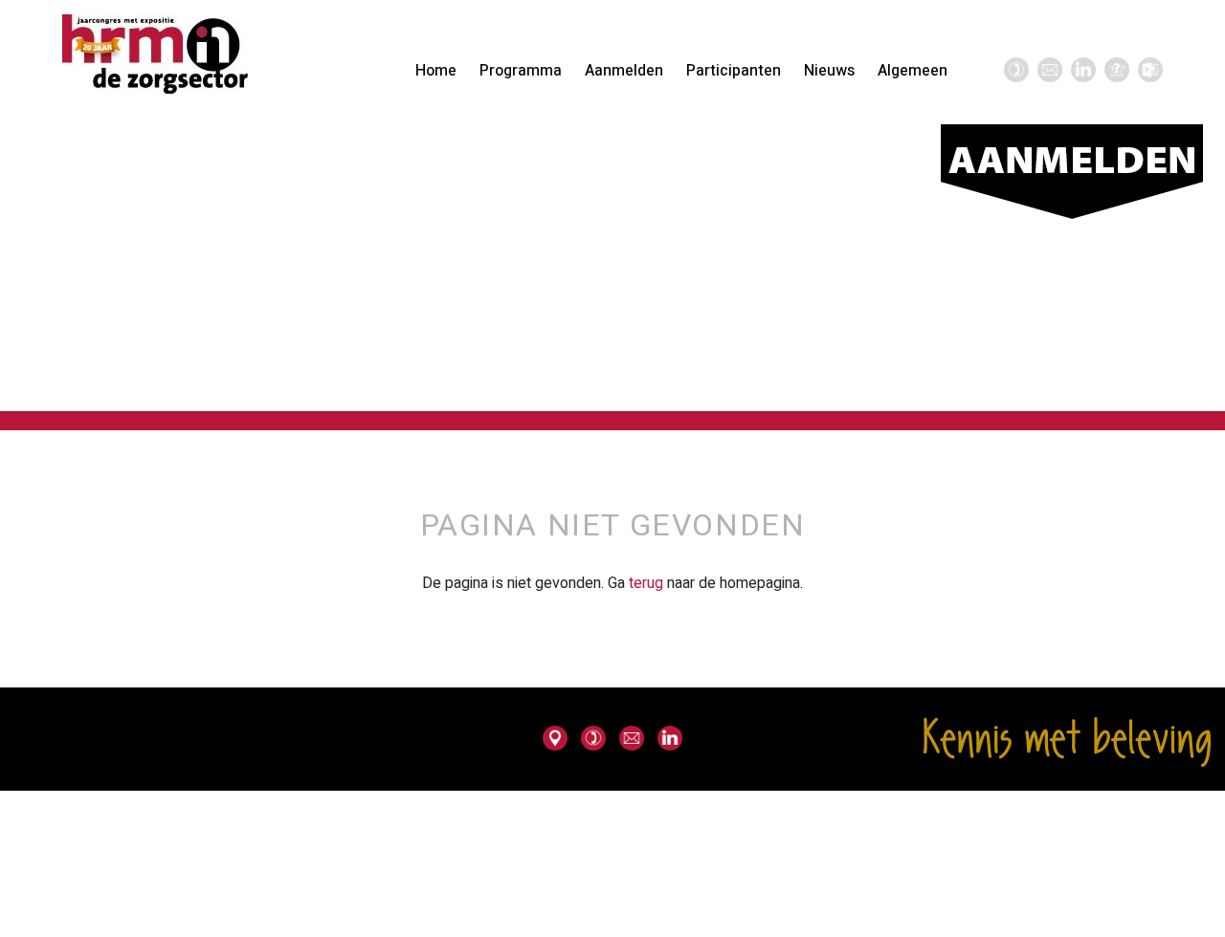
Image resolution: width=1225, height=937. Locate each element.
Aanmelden (624, 70)
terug (646, 583)
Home (436, 70)
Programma (520, 70)
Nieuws (829, 70)
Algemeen (912, 70)
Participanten (733, 70)
